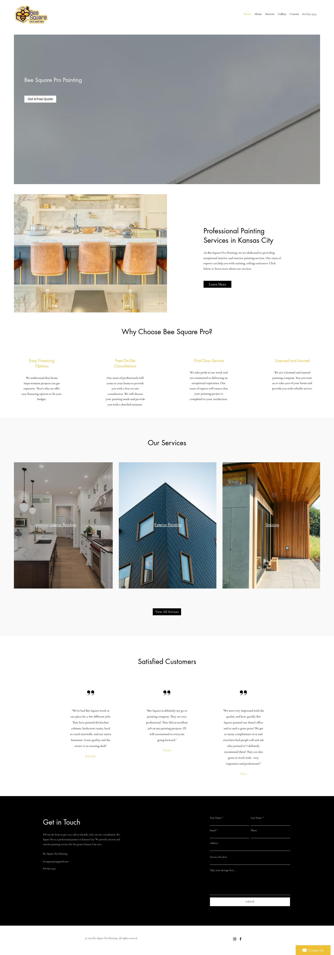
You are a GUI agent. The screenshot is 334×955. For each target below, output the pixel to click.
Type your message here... (223, 870)
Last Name (256, 818)
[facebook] (240, 939)
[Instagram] (235, 939)
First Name (215, 818)
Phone (254, 830)
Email (213, 830)
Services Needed (218, 857)
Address (214, 843)
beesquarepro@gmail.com (55, 861)
